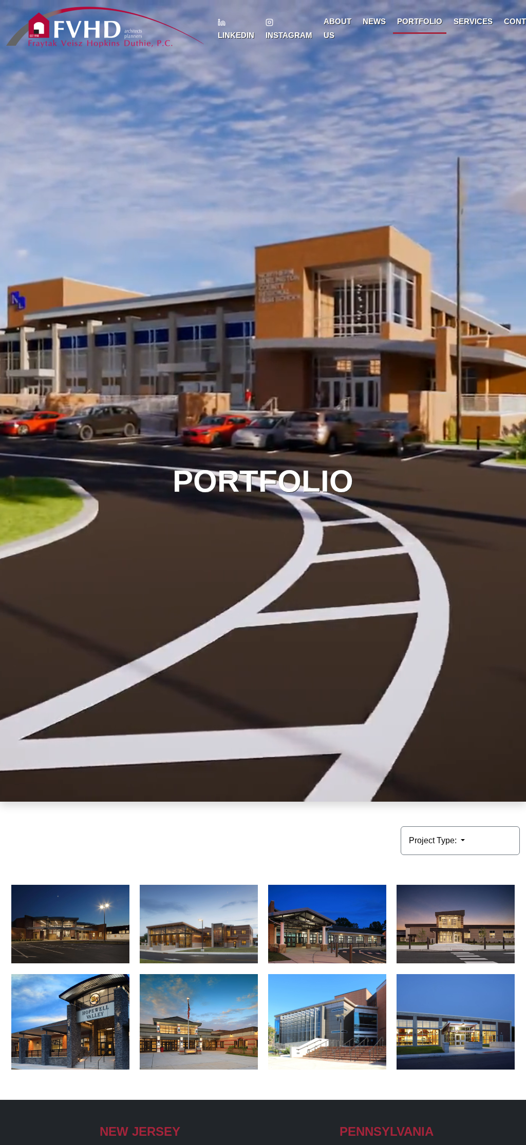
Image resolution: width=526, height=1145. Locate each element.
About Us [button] (337, 28)
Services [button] (473, 21)
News (374, 21)
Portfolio (419, 21)
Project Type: (434, 840)
